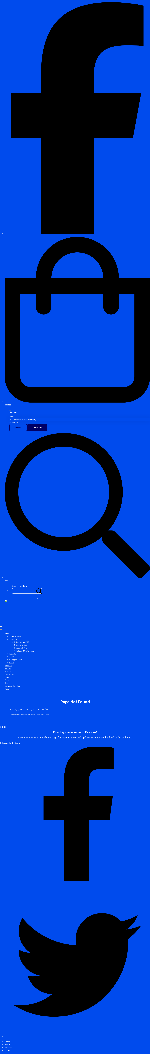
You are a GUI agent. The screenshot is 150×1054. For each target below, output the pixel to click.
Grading (8, 671)
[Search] (39, 591)
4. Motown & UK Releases (24, 651)
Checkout (37, 427)
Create (17, 743)
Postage (8, 668)
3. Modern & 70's (20, 648)
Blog (7, 683)
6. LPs (11, 663)
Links (7, 677)
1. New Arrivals (15, 636)
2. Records (13, 639)
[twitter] (77, 1036)
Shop (7, 633)
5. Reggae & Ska (15, 660)
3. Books (12, 654)
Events (7, 680)
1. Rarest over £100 (21, 642)
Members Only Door (13, 686)
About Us (8, 665)
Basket (18, 427)
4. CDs (11, 657)
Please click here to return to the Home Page (29, 714)
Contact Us (9, 674)
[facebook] (77, 233)
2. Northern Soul (20, 645)
